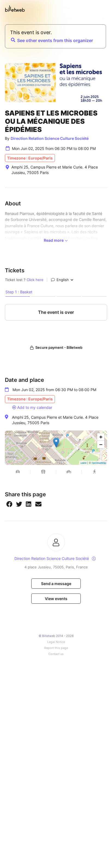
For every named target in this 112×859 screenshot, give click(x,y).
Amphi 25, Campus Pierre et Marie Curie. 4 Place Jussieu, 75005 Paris (55, 420)
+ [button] (100, 437)
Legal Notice (56, 642)
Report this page (56, 648)
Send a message (56, 583)
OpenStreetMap (99, 462)
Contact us (56, 654)
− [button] (100, 444)
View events (56, 598)
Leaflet (83, 462)
